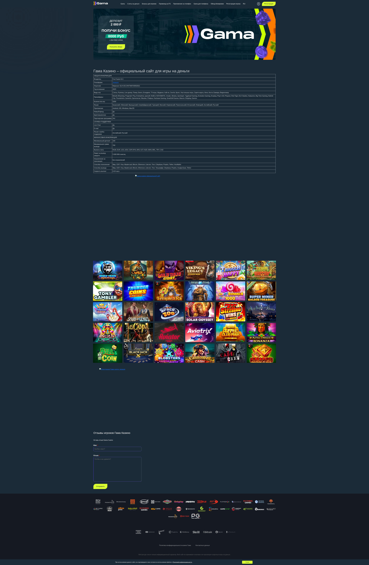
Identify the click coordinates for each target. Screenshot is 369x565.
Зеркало (116, 82)
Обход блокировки (217, 4)
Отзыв (95, 455)
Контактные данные (203, 545)
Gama (123, 4)
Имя (95, 445)
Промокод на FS (165, 4)
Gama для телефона (201, 4)
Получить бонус (116, 47)
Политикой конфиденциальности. (182, 562)
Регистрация (268, 4)
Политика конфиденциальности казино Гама (175, 545)
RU (244, 4)
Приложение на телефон (182, 4)
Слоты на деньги (133, 4)
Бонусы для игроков (149, 4)
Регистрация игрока (233, 4)
